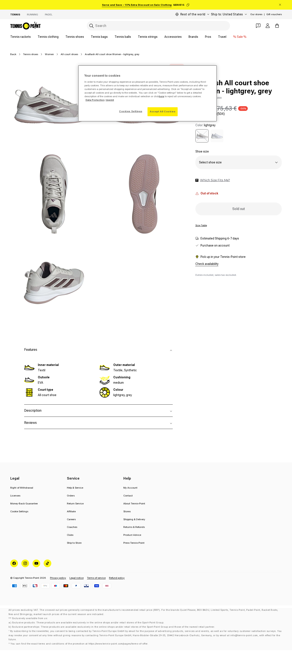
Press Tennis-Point (134, 542)
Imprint (110, 99)
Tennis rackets (20, 36)
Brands (193, 36)
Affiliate (71, 511)
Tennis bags (99, 36)
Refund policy (117, 577)
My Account (130, 487)
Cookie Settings (19, 511)
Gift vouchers (274, 14)
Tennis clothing (48, 36)
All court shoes (69, 54)
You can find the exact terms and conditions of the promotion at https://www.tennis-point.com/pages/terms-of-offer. (79, 643)
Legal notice (76, 577)
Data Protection (95, 99)
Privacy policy (58, 577)
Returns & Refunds (134, 527)
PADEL (48, 14)
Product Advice (132, 534)
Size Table (201, 225)
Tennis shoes (74, 36)
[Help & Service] (258, 25)
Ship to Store (74, 542)
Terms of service (96, 577)
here (161, 96)
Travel (222, 36)
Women (49, 54)
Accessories (173, 36)
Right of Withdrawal (21, 487)
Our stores (256, 14)
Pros (208, 36)
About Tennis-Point (134, 503)
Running (32, 14)
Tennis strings (148, 36)
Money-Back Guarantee (24, 503)
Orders (71, 495)
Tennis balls (123, 36)
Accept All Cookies (162, 111)
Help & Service (75, 487)
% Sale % (239, 36)
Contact (128, 495)
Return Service (75, 503)
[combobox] (158, 26)
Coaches (72, 527)
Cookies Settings (130, 111)
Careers (71, 519)
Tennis (15, 14)
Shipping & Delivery (134, 519)
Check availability (206, 264)
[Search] (91, 26)
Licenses (15, 495)
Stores (127, 511)
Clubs (70, 534)
